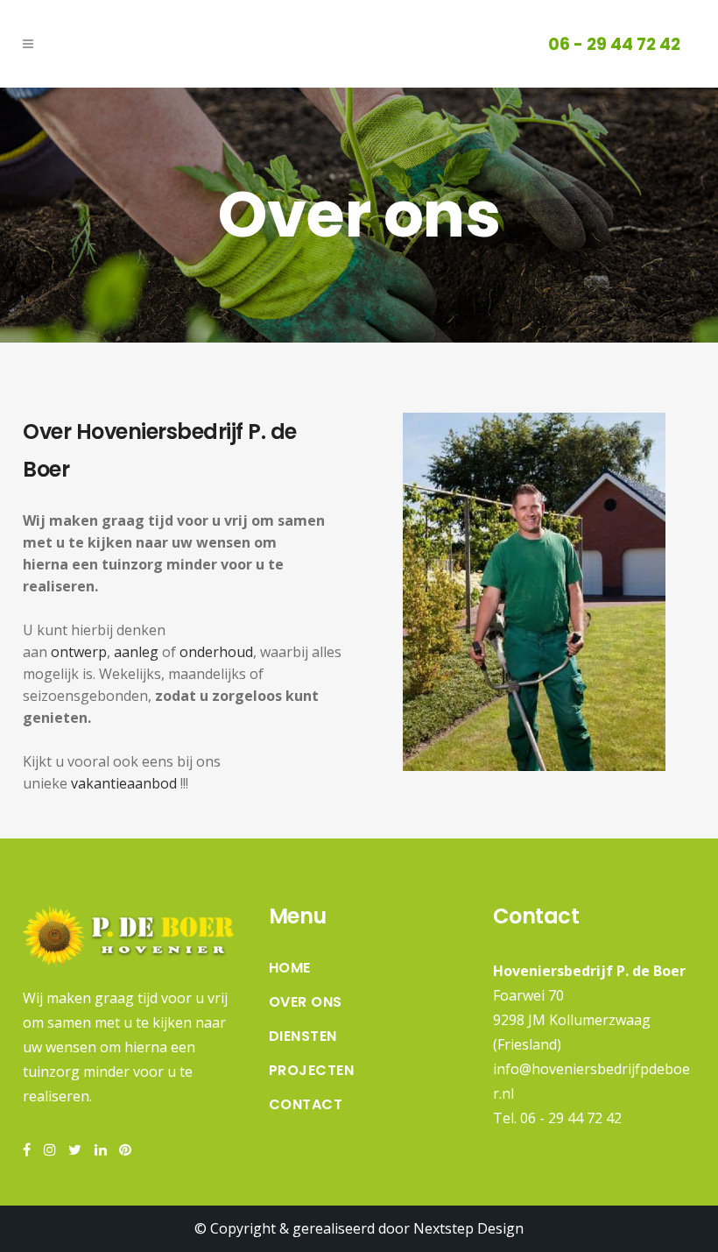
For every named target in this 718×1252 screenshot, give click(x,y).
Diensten (303, 1036)
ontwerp (79, 651)
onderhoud (216, 651)
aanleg (136, 651)
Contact (306, 1104)
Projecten (312, 1070)
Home (290, 968)
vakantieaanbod (124, 783)
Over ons (305, 1002)
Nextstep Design (468, 1228)
